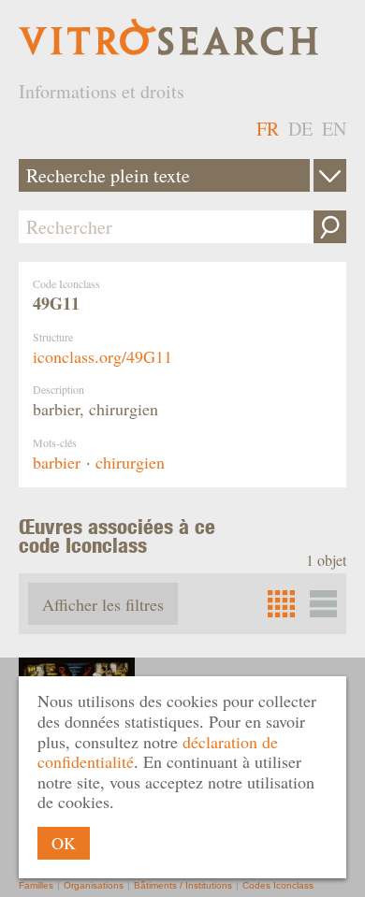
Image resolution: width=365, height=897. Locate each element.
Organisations (94, 885)
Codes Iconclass (278, 885)
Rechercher (330, 226)
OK (63, 843)
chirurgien (130, 462)
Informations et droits (101, 91)
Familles (36, 885)
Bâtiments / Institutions (183, 885)
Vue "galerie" (323, 603)
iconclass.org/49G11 (102, 356)
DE (300, 128)
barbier (56, 462)
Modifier (330, 175)
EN (334, 128)
